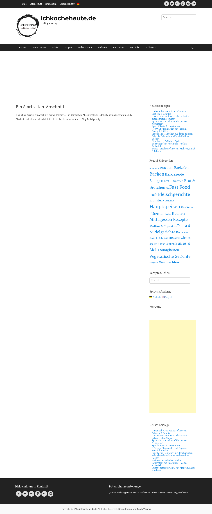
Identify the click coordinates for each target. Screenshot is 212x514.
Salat (161, 238)
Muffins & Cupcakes (163, 226)
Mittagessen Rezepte (168, 219)
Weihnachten (169, 262)
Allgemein (154, 168)
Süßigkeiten (169, 250)
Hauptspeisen (39, 47)
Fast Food (179, 187)
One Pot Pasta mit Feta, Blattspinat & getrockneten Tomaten (170, 117)
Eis (167, 188)
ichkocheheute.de (68, 18)
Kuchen (168, 214)
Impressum (50, 4)
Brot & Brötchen (173, 181)
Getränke (134, 47)
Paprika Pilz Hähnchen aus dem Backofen (172, 134)
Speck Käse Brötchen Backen (166, 126)
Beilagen (102, 47)
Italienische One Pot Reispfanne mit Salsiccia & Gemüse (169, 112)
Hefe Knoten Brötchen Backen (167, 141)
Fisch (153, 195)
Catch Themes (144, 509)
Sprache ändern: (68, 4)
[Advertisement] (106, 77)
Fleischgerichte (174, 194)
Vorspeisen (118, 47)
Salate (55, 47)
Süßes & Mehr (85, 47)
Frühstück (151, 47)
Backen (22, 47)
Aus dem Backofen (174, 168)
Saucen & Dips (157, 244)
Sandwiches (182, 238)
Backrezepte (174, 174)
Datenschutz (36, 4)
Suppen (68, 47)
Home (24, 4)
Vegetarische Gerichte (169, 256)
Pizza (179, 232)
